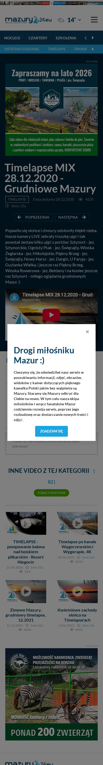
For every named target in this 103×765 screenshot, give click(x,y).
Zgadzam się (51, 431)
